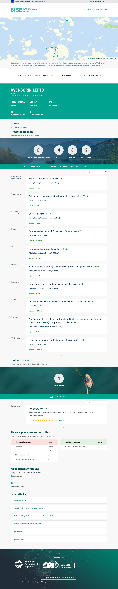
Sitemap (36, 582)
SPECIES (37, 76)
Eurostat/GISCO (112, 58)
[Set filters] (105, 172)
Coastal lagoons (40, 214)
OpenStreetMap (93, 58)
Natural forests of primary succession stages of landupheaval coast (64, 266)
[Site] (45, 10)
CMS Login (44, 582)
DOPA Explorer (18, 531)
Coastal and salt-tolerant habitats (43, 166)
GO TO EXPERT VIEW (99, 10)
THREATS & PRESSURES (50, 76)
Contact (24, 582)
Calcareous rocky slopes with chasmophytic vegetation (58, 196)
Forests (63, 166)
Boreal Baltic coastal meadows (47, 178)
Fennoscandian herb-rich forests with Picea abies (55, 231)
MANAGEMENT (67, 76)
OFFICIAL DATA (94, 76)
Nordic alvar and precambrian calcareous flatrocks (56, 284)
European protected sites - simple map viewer (27, 523)
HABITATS (27, 76)
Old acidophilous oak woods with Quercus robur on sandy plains (62, 301)
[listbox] (28, 1)
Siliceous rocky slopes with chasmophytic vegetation (57, 340)
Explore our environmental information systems (59, 577)
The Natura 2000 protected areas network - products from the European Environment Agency (42, 516)
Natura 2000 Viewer (19, 500)
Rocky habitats (88, 166)
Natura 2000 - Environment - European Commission (29, 508)
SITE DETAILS (16, 76)
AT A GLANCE (86, 10)
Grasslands (74, 166)
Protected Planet (18, 539)
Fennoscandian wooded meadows (48, 249)
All (25, 166)
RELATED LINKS (80, 76)
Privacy (30, 582)
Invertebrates (62, 396)
